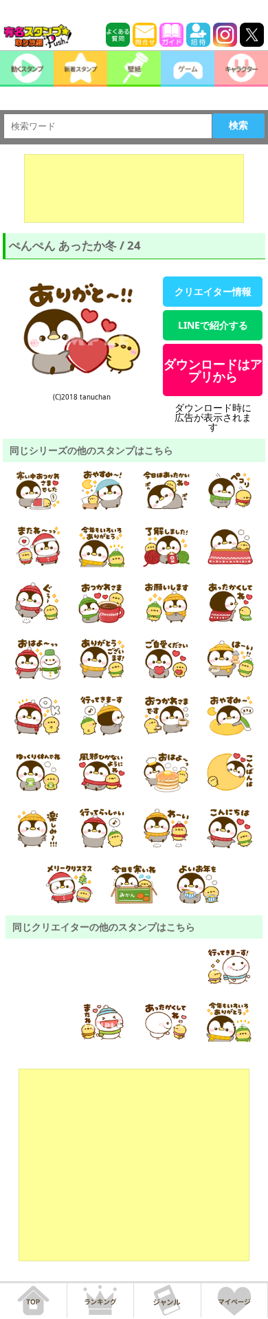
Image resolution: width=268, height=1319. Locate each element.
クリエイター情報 (213, 291)
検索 (238, 125)
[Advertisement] (134, 188)
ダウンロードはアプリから (213, 370)
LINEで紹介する (213, 324)
